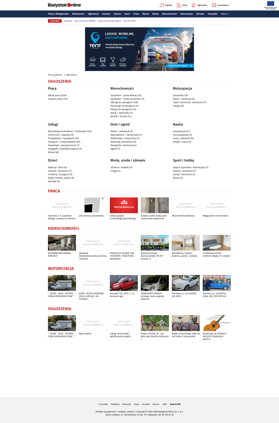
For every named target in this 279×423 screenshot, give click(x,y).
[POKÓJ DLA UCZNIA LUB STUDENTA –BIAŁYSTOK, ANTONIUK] (124, 243)
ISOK (164, 404)
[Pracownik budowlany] (186, 205)
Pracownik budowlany (183, 215)
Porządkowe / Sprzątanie (61, 138)
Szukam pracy (55, 98)
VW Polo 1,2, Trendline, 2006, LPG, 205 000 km (214, 295)
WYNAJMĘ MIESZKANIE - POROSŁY (60, 254)
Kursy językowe (181, 134)
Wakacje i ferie (56, 167)
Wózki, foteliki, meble (59, 178)
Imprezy (168, 5)
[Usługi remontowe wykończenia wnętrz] (124, 323)
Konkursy (68, 21)
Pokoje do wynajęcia (121, 109)
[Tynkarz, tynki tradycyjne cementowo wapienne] (155, 205)
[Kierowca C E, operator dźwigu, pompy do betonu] (62, 205)
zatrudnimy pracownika (91, 215)
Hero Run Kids (129, 21)
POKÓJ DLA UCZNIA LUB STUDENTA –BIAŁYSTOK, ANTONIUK (122, 256)
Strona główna (55, 74)
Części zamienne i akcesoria (187, 102)
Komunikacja (223, 5)
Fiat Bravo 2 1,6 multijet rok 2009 (184, 295)
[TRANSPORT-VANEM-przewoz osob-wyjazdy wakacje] (155, 283)
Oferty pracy (54, 95)
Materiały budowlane (121, 141)
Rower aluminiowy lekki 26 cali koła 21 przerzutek (186, 335)
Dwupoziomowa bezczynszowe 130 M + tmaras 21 (152, 256)
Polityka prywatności (106, 411)
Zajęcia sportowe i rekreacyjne (189, 167)
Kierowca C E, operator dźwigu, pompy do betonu (61, 217)
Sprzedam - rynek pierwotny (125, 98)
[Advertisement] (139, 368)
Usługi (176, 105)
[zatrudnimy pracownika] (93, 205)
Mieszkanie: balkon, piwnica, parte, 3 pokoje (184, 254)
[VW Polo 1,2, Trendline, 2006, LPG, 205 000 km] (217, 283)
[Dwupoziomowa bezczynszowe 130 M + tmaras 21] (155, 243)
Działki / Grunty (118, 116)
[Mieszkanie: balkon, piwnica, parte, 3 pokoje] (186, 243)
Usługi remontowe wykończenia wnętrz (120, 335)
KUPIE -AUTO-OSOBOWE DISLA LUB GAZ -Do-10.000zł (91, 296)
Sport (127, 14)
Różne (51, 152)
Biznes (145, 14)
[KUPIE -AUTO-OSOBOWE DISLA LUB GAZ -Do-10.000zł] (93, 283)
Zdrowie (200, 14)
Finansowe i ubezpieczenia (62, 145)
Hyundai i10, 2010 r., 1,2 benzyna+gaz (122, 295)
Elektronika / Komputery (123, 138)
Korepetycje (179, 131)
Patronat (126, 404)
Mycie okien (85, 333)
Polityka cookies (126, 411)
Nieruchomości (169, 14)
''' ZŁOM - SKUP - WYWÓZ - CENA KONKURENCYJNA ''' (61, 295)
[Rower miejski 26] (155, 323)
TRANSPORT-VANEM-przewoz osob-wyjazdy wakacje (152, 296)
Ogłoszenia (202, 5)
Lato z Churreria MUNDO (85, 21)
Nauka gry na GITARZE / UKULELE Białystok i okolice (215, 336)
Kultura (117, 14)
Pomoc (156, 404)
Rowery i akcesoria (183, 171)
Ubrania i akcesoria (58, 171)
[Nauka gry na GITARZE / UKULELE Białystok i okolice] (217, 323)
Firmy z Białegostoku (58, 14)
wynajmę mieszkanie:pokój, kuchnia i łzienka (93, 256)
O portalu (103, 404)
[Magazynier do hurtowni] (217, 205)
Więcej (224, 14)
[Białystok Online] (64, 5)
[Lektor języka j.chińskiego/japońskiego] (124, 205)
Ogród (113, 148)
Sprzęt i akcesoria (182, 174)
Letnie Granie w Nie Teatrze (109, 21)
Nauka (155, 14)
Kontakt (146, 404)
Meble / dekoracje (120, 131)
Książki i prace (180, 141)
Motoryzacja (186, 14)
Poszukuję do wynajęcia (122, 105)
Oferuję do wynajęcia (121, 102)
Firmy (184, 5)
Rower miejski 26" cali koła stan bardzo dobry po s (155, 336)
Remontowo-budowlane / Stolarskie (67, 131)
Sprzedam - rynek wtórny (123, 95)
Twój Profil (175, 404)
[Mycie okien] (93, 323)
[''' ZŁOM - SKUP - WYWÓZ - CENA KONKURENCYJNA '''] (62, 283)
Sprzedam (178, 95)
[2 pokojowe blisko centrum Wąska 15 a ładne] (217, 243)
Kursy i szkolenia (181, 138)
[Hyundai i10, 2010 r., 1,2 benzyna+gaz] (124, 283)
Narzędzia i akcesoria (121, 145)
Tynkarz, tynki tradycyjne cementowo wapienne (154, 217)
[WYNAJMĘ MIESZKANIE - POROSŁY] (62, 243)
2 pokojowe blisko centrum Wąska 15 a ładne (216, 254)
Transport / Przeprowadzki (62, 141)
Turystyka (212, 14)
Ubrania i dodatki (119, 167)
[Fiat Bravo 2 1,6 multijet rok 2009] (186, 283)
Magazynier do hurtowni (215, 215)
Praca (136, 14)
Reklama (115, 404)
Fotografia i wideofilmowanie (63, 148)
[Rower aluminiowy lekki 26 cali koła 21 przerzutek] (186, 323)
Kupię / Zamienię (119, 112)
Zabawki (52, 181)
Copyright (140, 411)
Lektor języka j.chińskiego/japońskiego (123, 217)
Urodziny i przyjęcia (58, 174)
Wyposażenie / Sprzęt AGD (124, 134)
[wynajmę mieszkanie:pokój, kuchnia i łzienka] (93, 243)
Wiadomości (78, 14)
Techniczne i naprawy (59, 134)
